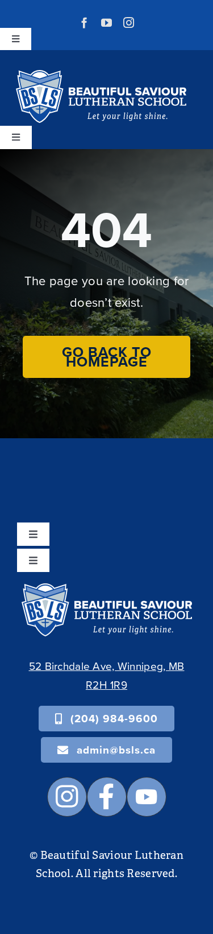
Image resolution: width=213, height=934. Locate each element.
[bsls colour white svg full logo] (101, 75)
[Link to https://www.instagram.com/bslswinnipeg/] (67, 797)
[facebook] (84, 22)
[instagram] (128, 22)
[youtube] (106, 22)
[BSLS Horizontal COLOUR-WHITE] (107, 588)
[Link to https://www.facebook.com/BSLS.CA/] (107, 797)
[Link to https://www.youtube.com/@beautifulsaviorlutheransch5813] (146, 797)
